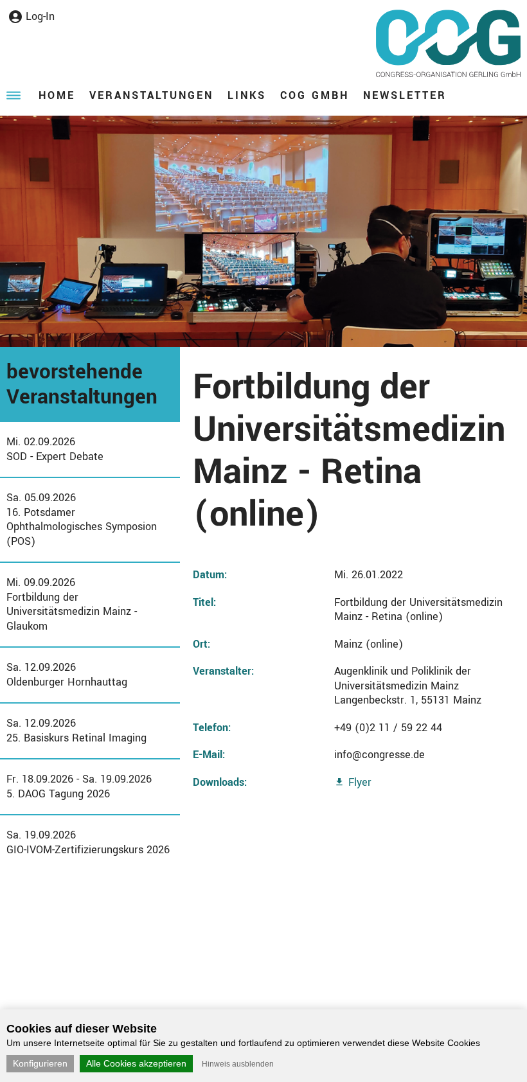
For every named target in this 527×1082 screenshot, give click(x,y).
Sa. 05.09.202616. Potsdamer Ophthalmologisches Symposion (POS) (81, 519)
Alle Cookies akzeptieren (136, 1063)
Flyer (359, 782)
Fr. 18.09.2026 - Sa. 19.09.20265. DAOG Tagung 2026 (79, 786)
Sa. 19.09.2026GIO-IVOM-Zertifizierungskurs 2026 (88, 842)
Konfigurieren (40, 1063)
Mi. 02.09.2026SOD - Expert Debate (54, 449)
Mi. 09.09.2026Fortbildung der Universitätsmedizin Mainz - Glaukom (71, 604)
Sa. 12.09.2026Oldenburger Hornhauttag (66, 674)
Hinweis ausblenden (238, 1064)
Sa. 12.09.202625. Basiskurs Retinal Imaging (76, 730)
